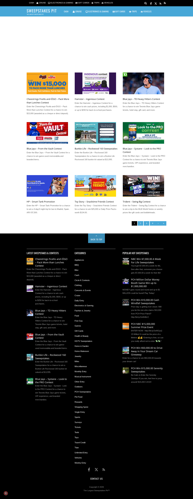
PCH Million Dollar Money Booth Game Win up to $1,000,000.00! (145, 283)
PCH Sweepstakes (83, 392)
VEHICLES (108, 3)
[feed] (160, 3)
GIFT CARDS (83, 3)
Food (77, 316)
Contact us (96, 478)
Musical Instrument (83, 376)
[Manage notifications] (6, 493)
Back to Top (96, 239)
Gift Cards (79, 331)
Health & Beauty (81, 336)
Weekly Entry (80, 463)
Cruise (77, 295)
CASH (31, 3)
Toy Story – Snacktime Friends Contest (94, 201)
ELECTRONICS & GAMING (61, 3)
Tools (77, 432)
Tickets (78, 427)
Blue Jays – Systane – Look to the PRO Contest (51, 380)
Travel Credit (80, 442)
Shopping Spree (81, 407)
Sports (77, 417)
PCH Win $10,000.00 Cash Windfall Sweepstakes (145, 301)
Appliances (79, 260)
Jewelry (78, 356)
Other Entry (80, 382)
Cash (77, 275)
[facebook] (151, 3)
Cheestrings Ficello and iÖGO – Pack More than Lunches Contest (51, 262)
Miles (77, 361)
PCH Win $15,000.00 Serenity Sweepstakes (147, 370)
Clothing (78, 285)
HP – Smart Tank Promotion (41, 201)
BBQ (77, 265)
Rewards (78, 402)
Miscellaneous (81, 366)
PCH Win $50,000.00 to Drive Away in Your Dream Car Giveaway (146, 351)
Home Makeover (82, 351)
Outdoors (79, 387)
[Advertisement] (96, 40)
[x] (156, 3)
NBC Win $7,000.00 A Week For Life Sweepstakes (146, 260)
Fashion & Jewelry (82, 311)
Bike (76, 270)
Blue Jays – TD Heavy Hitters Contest (141, 99)
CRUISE (42, 3)
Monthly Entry (81, 371)
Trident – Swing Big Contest (136, 201)
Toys (77, 437)
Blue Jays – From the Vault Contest (44, 148)
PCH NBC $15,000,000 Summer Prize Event (143, 325)
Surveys (78, 422)
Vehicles (78, 458)
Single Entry (80, 412)
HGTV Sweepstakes (83, 341)
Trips (77, 447)
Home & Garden (82, 346)
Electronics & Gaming (84, 305)
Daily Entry (79, 300)
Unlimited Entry (81, 452)
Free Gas (79, 321)
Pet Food (78, 397)
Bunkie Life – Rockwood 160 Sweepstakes (96, 148)
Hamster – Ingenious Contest (90, 99)
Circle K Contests (82, 280)
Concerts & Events (83, 290)
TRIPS (96, 3)
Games (78, 326)
